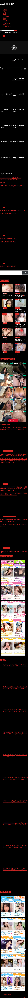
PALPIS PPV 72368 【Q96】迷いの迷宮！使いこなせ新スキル (15, 755)
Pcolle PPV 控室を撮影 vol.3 (9, 179)
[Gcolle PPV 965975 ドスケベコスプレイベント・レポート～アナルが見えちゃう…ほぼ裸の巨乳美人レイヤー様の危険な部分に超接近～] (13, 721)
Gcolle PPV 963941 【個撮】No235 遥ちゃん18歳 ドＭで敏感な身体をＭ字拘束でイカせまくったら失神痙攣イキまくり (15, 801)
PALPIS (5, 20)
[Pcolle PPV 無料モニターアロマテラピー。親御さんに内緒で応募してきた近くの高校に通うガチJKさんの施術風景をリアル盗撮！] (13, 698)
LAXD (4, 12)
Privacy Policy (7, 994)
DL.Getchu (6, 16)
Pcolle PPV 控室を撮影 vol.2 (7, 241)
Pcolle (4, 14)
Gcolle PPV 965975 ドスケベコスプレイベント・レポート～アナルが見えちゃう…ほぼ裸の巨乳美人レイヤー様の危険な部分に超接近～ (15, 710)
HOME (5, 10)
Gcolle (4, 15)
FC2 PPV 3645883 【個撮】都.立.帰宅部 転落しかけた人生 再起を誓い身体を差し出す (15, 733)
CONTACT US (7, 26)
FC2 (4, 11)
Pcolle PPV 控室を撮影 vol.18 (10, 178)
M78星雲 (5, 484)
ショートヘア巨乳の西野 (9, 516)
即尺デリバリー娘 (8, 451)
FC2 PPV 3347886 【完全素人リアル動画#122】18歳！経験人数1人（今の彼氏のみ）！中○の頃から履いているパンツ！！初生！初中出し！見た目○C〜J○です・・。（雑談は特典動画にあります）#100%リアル (15, 869)
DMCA (23, 997)
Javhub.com (7, 3)
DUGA (4, 22)
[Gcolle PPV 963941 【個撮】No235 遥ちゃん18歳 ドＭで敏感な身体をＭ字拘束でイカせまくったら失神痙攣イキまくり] (13, 811)
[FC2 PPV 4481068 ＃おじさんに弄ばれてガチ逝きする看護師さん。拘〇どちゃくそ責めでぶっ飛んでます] (13, 834)
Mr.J (4, 36)
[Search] (0, 29)
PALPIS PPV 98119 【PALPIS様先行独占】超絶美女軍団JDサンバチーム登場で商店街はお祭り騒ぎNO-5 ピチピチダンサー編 (13, 460)
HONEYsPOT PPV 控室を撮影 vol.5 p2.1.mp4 (12, 186)
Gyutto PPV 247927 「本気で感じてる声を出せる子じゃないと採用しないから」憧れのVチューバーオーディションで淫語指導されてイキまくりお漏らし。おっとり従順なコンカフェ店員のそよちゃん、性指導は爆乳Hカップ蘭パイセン (15, 665)
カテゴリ (5, 24)
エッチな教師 (6, 548)
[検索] (25, 273)
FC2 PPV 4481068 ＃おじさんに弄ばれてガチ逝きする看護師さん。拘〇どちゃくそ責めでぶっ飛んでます (15, 823)
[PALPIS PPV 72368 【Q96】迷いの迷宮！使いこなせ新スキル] (13, 766)
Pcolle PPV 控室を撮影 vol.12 (8, 213)
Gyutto (4, 18)
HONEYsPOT (6, 23)
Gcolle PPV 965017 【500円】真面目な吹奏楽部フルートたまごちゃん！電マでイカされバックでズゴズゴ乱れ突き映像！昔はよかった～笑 (15, 778)
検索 (1, 269)
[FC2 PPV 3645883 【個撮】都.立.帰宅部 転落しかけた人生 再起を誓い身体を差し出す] (13, 743)
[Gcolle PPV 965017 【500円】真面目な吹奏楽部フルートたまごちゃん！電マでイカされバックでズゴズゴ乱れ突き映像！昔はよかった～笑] (13, 789)
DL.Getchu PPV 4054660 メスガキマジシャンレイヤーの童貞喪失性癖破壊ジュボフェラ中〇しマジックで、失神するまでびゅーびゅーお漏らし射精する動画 (15, 846)
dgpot (4, 19)
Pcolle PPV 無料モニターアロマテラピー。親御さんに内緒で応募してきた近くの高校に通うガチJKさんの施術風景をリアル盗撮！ (15, 687)
